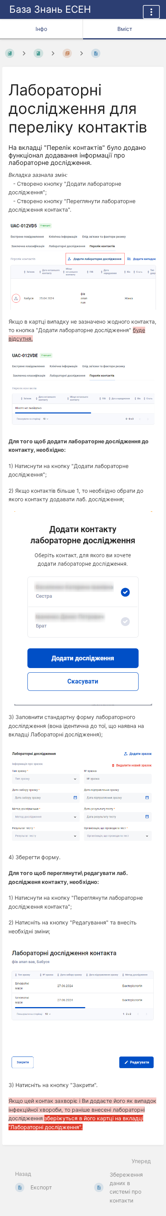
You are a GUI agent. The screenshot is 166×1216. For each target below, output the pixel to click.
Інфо (41, 28)
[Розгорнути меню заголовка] (151, 12)
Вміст (124, 28)
